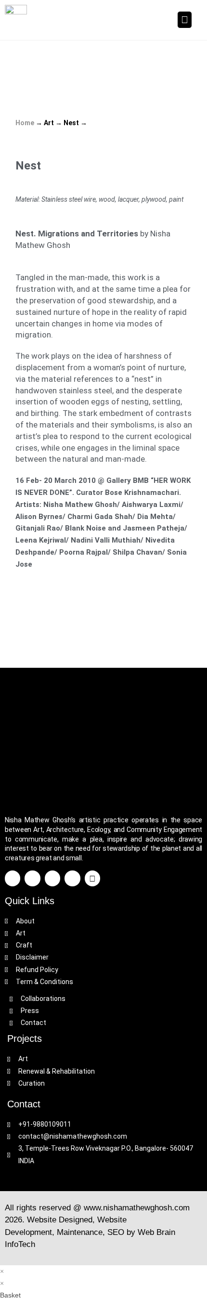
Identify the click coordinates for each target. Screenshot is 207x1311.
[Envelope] (92, 878)
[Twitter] (32, 878)
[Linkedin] (52, 878)
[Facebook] (12, 878)
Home (24, 123)
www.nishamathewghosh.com (137, 1207)
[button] (184, 19)
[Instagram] (72, 878)
